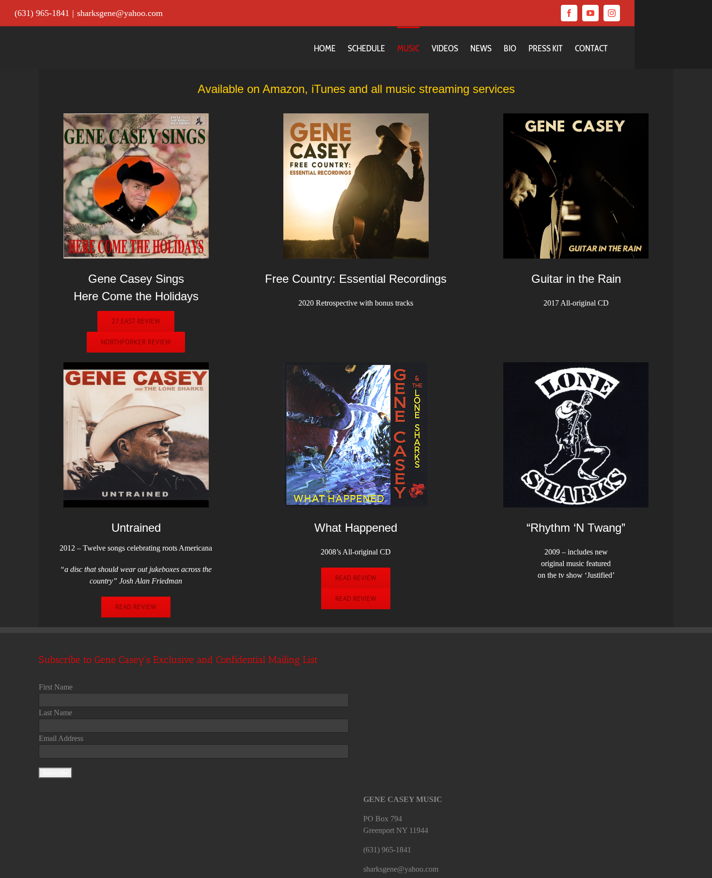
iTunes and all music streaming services (413, 88)
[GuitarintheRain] (576, 117)
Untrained (136, 527)
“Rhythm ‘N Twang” (575, 527)
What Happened (355, 527)
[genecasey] (136, 117)
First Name (56, 687)
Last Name (55, 713)
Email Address (61, 738)
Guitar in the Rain (576, 278)
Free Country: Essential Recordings (356, 278)
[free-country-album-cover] (356, 117)
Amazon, (285, 88)
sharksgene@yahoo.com (120, 13)
